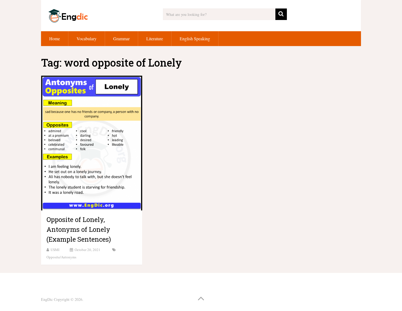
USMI (55, 249)
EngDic (47, 299)
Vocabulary (87, 38)
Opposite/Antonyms (61, 257)
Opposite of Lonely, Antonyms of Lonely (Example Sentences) (78, 229)
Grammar (121, 38)
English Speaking (195, 38)
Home (54, 38)
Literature (154, 38)
